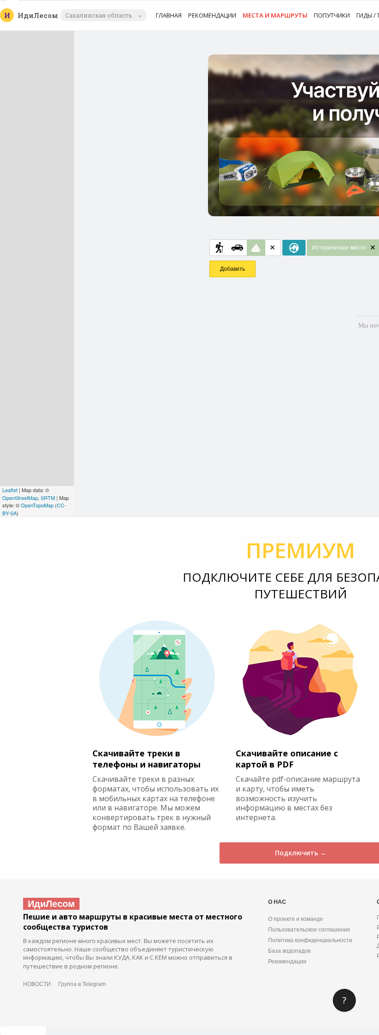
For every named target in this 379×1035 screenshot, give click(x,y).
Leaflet (10, 489)
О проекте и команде (295, 919)
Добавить (232, 269)
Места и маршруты (275, 15)
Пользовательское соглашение (309, 929)
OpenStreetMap (20, 497)
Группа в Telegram (82, 984)
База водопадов (289, 951)
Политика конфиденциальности (310, 940)
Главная (169, 15)
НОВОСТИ (37, 984)
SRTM (48, 497)
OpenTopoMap (37, 505)
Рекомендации (212, 15)
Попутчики (332, 15)
